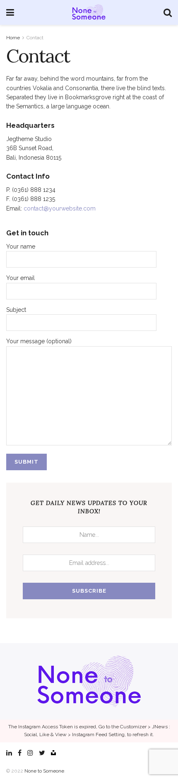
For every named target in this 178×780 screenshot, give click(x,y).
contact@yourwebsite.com (60, 208)
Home (13, 38)
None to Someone (44, 771)
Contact (34, 38)
